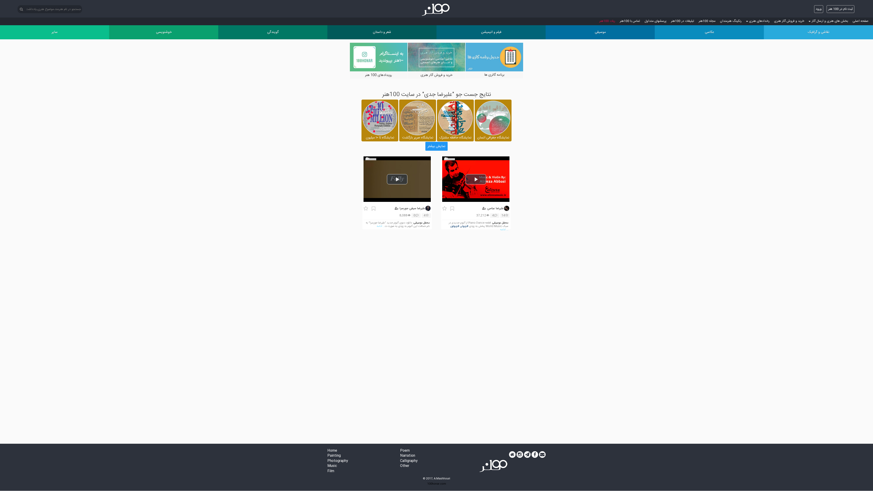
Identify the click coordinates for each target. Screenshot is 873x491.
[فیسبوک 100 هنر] (535, 454)
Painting (334, 455)
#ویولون (454, 226)
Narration (407, 455)
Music (332, 466)
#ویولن (464, 226)
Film (330, 471)
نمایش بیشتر (436, 146)
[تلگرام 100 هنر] (527, 454)
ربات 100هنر (607, 21)
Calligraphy (409, 461)
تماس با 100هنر (630, 21)
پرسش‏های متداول (655, 21)
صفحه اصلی (860, 21)
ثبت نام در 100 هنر (840, 9)
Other (404, 466)
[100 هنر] (436, 10)
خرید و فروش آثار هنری (789, 21)
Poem (405, 450)
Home (332, 450)
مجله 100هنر (707, 21)
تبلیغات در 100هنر (682, 21)
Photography (337, 461)
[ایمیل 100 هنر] (542, 454)
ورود (819, 9)
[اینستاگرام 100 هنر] (520, 454)
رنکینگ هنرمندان (731, 21)
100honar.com (436, 484)
